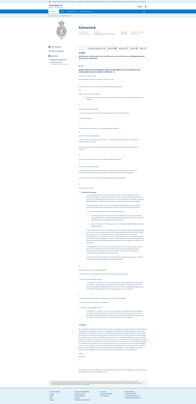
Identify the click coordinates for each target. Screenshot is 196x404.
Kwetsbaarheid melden (81, 400)
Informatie (111, 48)
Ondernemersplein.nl (131, 396)
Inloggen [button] (139, 6)
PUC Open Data (104, 396)
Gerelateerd (122, 48)
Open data (103, 391)
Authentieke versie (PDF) (96, 48)
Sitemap (77, 398)
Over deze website (55, 391)
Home (62, 11)
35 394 (81, 331)
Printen (133, 48)
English (52, 396)
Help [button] (144, 11)
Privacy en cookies (80, 393)
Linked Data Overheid (106, 393)
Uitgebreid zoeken (72, 11)
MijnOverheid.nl (129, 391)
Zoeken (52, 400)
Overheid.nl (53, 11)
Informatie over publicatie (56, 51)
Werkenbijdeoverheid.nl (132, 398)
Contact (52, 393)
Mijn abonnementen (86, 11)
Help (51, 398)
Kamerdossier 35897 (56, 62)
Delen (141, 48)
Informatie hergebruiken (82, 391)
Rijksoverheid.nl (129, 393)
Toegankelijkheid (80, 396)
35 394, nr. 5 (97, 370)
